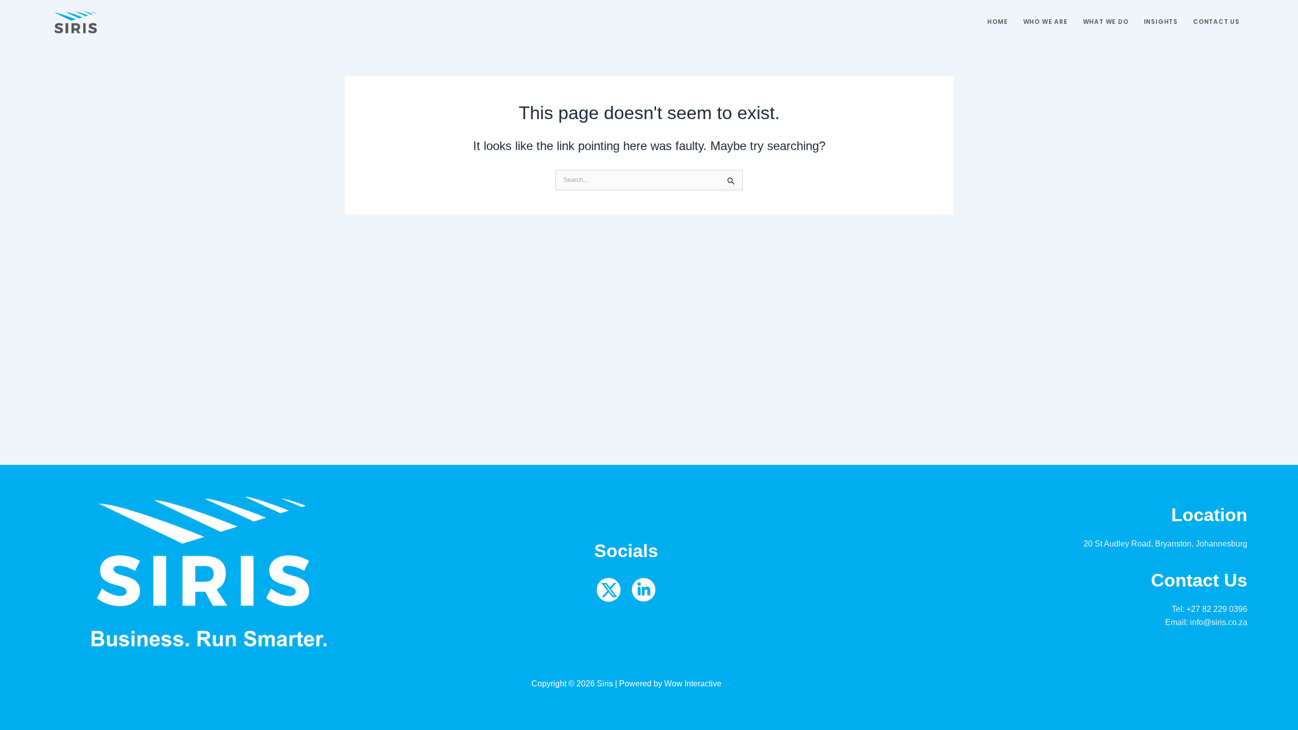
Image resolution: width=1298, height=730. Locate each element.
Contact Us (1216, 21)
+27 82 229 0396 (1216, 609)
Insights (1161, 21)
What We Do (1106, 21)
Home (997, 21)
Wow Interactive (693, 683)
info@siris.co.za (1218, 622)
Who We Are (1045, 21)
